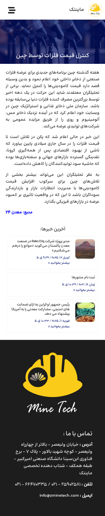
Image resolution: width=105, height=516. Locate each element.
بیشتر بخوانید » (59, 263)
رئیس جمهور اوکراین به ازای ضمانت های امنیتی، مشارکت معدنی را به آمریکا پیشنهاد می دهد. (40, 309)
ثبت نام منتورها (83, 277)
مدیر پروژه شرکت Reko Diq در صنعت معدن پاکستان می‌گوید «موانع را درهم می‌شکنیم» (41, 246)
